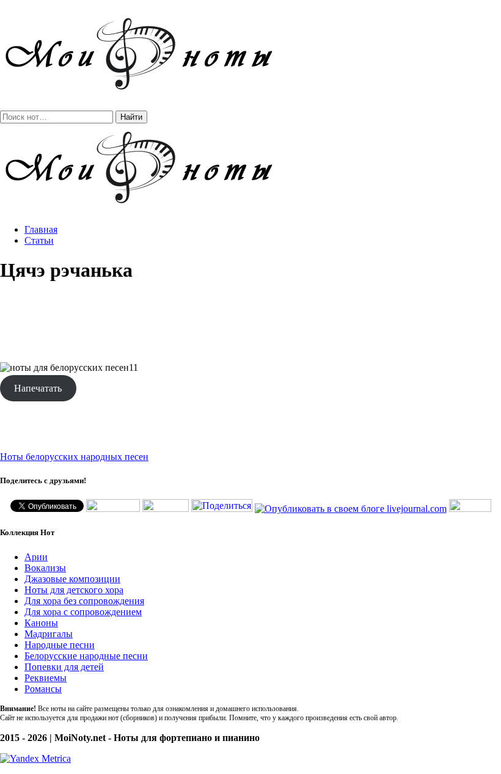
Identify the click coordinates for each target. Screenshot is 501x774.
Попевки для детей (64, 667)
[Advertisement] (250, 322)
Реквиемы (45, 678)
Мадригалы (48, 634)
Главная (40, 229)
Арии (36, 557)
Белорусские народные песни (86, 656)
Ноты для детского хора (73, 590)
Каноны (41, 623)
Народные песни (59, 645)
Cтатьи (39, 240)
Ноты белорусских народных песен (74, 456)
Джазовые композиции (72, 579)
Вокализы (45, 568)
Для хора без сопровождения (84, 601)
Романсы (43, 689)
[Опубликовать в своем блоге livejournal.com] (351, 508)
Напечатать (38, 388)
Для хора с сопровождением (83, 612)
